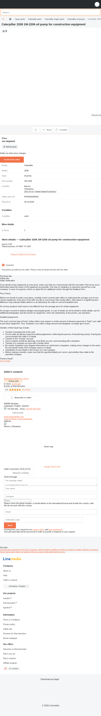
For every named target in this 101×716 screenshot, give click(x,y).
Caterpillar (28, 165)
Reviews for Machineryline (14, 633)
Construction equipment (10, 550)
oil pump (27, 176)
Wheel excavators (90, 550)
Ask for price (11, 147)
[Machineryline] (10, 19)
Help (5, 575)
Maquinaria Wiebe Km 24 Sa (16, 379)
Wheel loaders (45, 550)
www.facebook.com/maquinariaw (18, 419)
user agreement (55, 529)
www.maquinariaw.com (14, 416)
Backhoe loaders (23, 552)
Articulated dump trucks (55, 552)
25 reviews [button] (26, 390)
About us (7, 571)
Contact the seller (12, 159)
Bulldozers (56, 550)
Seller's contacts (10, 580)
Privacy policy (9, 624)
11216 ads (16, 384)
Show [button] (22, 409)
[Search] (97, 12)
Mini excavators (68, 550)
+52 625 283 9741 (33, 409)
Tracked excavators (30, 550)
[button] (97, 4)
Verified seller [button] (13, 381)
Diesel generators (8, 552)
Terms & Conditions (11, 620)
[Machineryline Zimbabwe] (18, 4)
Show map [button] (48, 446)
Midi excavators (38, 552)
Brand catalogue (10, 638)
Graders (79, 550)
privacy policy (38, 529)
